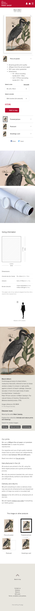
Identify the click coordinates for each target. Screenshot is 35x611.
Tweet (22, 141)
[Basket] (30, 3)
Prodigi (21, 605)
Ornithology (27, 427)
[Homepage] (6, 4)
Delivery (4, 495)
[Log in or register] (27, 3)
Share (14, 141)
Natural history (15, 427)
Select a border (9, 94)
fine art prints (20, 458)
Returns (17, 592)
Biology (5, 427)
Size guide (26, 84)
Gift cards (17, 594)
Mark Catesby (17, 11)
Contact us (17, 588)
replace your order (18, 501)
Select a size (17, 84)
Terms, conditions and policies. (17, 596)
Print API (14, 605)
